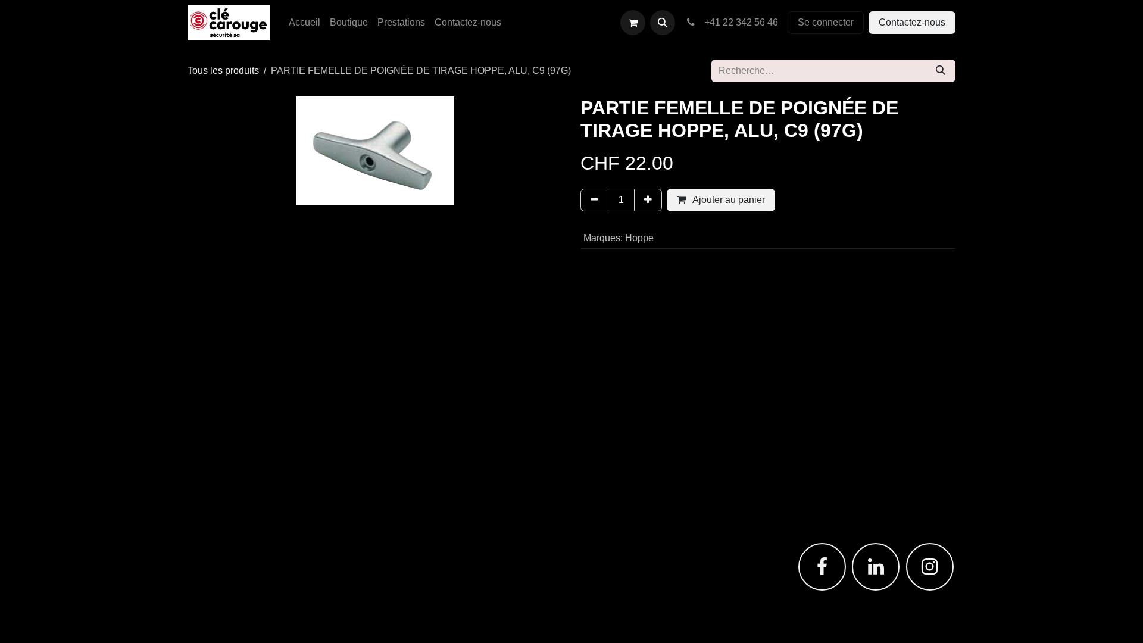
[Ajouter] (648, 200)
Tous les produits (223, 70)
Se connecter (826, 22)
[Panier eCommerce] (632, 22)
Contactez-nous (912, 22)
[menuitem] (304, 23)
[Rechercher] (940, 71)
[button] (662, 22)
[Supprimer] (594, 200)
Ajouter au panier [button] (728, 200)
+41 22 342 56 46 (738, 22)
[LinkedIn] (876, 567)
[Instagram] (930, 567)
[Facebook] (822, 567)
